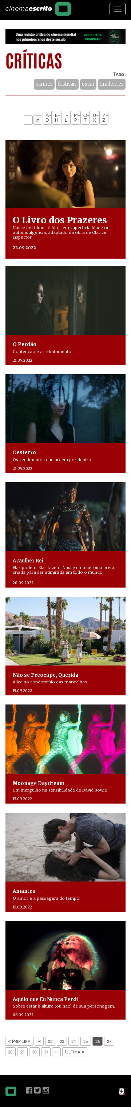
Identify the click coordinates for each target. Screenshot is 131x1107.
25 (85, 1041)
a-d (48, 117)
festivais (67, 84)
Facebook (29, 1090)
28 (10, 1051)
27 (109, 1041)
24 (73, 1041)
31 (46, 1051)
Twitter (37, 1090)
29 (22, 1051)
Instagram (46, 1090)
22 (50, 1041)
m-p (77, 117)
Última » (74, 1051)
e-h (58, 117)
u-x (96, 117)
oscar (88, 84)
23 (62, 1041)
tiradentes (112, 84)
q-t (86, 117)
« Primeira (19, 1041)
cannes (44, 84)
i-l (66, 117)
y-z (105, 117)
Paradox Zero (122, 1091)
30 (34, 1051)
